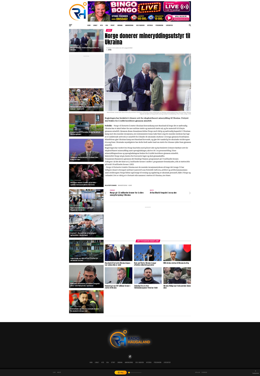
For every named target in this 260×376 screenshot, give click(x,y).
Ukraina (119, 25)
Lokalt (95, 25)
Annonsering (129, 25)
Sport (113, 25)
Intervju (150, 25)
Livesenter (169, 25)
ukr (130, 185)
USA (107, 25)
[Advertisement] (86, 71)
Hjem (88, 25)
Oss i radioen (140, 25)
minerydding (123, 185)
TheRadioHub (255, 373)
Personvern (159, 25)
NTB (101, 25)
